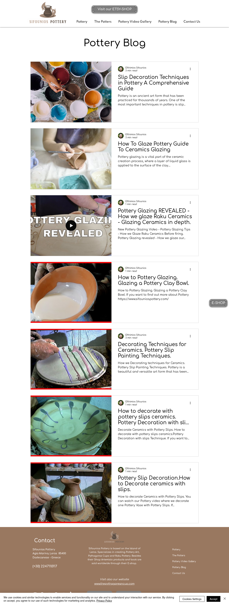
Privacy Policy (104, 600)
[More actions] (191, 69)
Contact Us (178, 573)
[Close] (225, 599)
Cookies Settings (191, 599)
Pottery (176, 549)
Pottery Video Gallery (184, 561)
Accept (213, 599)
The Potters (178, 555)
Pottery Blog (179, 567)
